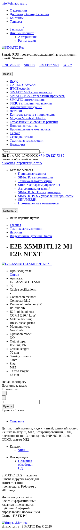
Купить (7, 406)
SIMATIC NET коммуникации (31, 92)
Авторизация (27, 37)
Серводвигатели (21, 136)
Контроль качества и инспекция (32, 114)
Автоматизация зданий (26, 107)
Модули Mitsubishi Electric (28, 118)
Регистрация (27, 40)
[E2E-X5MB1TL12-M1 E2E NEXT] (27, 264)
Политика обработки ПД (25, 464)
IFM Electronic (20, 88)
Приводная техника (24, 125)
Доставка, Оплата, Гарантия (29, 14)
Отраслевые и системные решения (34, 122)
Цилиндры (17, 144)
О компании (18, 10)
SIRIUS (29, 65)
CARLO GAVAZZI (23, 85)
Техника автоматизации (26, 140)
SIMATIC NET (49, 65)
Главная (15, 225)
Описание (17, 421)
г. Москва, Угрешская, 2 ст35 (22, 163)
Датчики (16, 111)
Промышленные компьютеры (30, 129)
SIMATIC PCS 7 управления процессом (37, 96)
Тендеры (16, 21)
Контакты (17, 18)
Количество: (10, 389)
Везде (14, 81)
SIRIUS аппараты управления (31, 103)
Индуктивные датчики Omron (31, 236)
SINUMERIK (11, 65)
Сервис (15, 133)
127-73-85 (51, 155)
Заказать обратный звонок (20, 159)
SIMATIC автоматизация (27, 99)
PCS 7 (67, 65)
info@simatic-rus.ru (14, 3)
